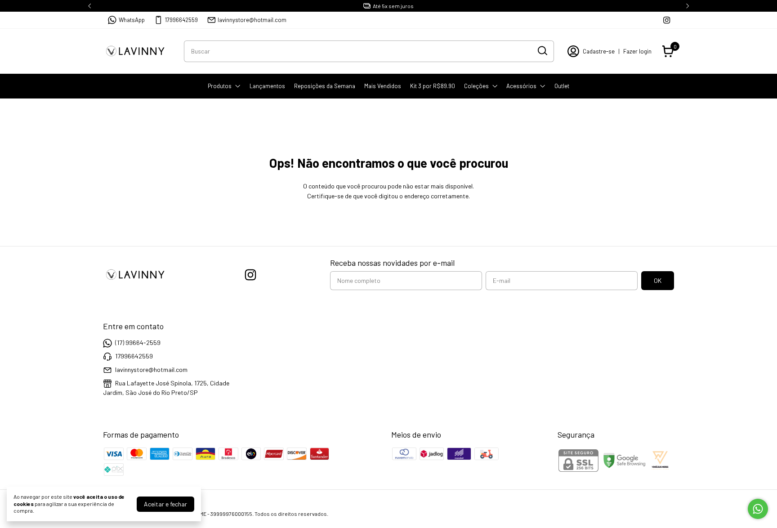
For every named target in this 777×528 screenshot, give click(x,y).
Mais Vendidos (382, 85)
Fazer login (637, 51)
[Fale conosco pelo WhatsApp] (758, 509)
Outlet (561, 85)
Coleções (476, 85)
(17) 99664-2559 (138, 342)
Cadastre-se (599, 51)
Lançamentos (267, 85)
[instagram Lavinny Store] (666, 20)
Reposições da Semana (324, 85)
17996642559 (181, 19)
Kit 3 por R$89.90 (432, 85)
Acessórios (521, 85)
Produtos (220, 85)
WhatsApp (132, 19)
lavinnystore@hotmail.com (252, 19)
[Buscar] (541, 50)
